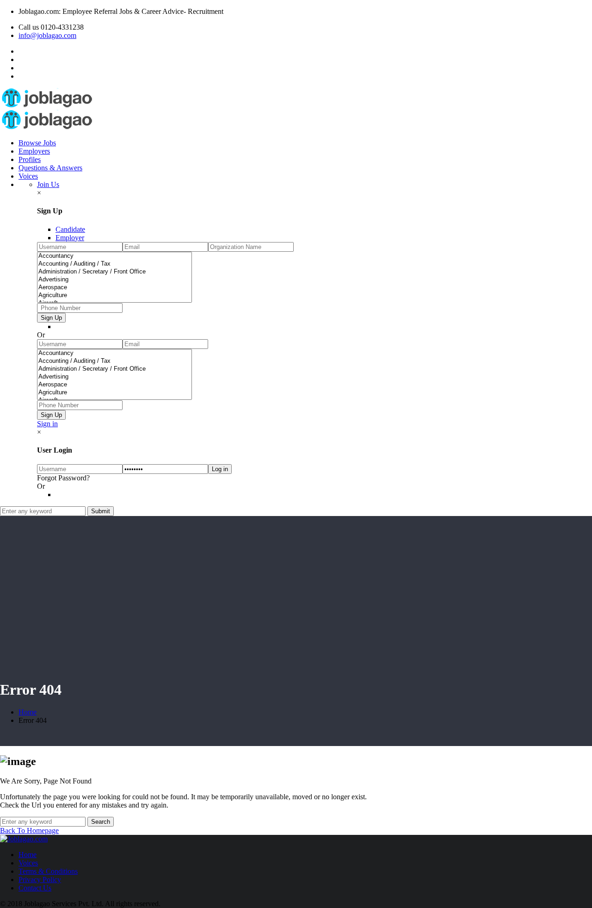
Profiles (29, 159)
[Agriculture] (114, 295)
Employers (34, 151)
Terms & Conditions (48, 871)
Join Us (48, 184)
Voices (28, 176)
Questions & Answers (50, 168)
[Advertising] (114, 280)
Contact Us (34, 888)
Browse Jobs (37, 143)
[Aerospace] (114, 288)
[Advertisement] (296, 606)
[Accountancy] (114, 256)
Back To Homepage (29, 830)
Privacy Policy (39, 879)
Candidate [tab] (70, 229)
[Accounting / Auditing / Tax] (114, 264)
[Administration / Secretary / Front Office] (114, 272)
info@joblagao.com (47, 35)
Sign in (47, 424)
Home (27, 712)
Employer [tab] (70, 238)
